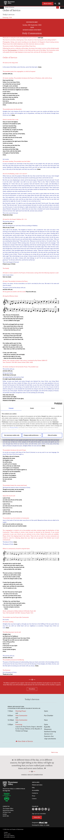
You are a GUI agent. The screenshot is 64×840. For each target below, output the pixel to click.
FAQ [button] (33, 787)
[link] (43, 822)
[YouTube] (42, 809)
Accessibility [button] (35, 790)
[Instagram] (39, 809)
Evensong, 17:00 (7, 17)
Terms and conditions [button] (9, 835)
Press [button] (33, 796)
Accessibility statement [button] (9, 837)
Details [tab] (32, 408)
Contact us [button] (35, 793)
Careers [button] (34, 798)
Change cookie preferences (31, 435)
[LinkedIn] (45, 809)
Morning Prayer (20, 711)
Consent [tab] (11, 408)
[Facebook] (33, 809)
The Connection (12, 50)
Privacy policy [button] (7, 834)
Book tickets (48, 3)
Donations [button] (32, 689)
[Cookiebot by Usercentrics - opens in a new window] (55, 404)
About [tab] (53, 408)
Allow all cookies (52, 435)
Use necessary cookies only (11, 435)
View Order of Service (25, 741)
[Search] (56, 4)
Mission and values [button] (37, 784)
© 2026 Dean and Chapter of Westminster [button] (13, 829)
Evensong (18, 724)
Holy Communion (21, 715)
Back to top (54, 752)
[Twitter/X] (36, 809)
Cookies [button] (6, 832)
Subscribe (37, 817)
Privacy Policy (14, 427)
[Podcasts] (49, 809)
